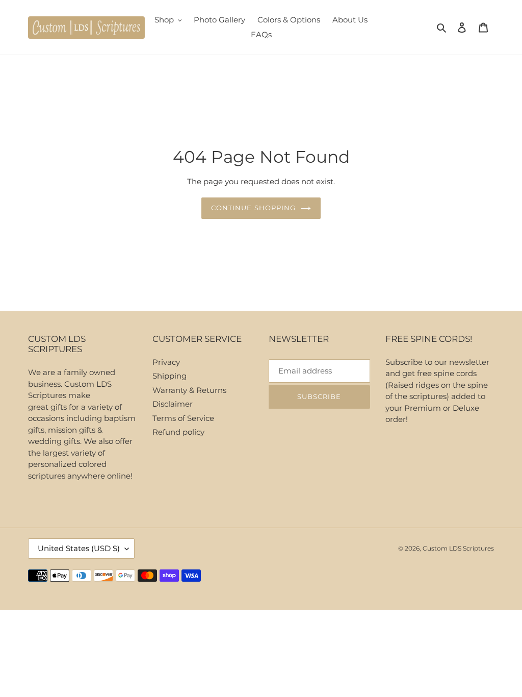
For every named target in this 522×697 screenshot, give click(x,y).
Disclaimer (172, 404)
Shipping (169, 376)
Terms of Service (183, 418)
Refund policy (178, 432)
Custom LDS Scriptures (458, 548)
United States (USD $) (79, 548)
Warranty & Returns (189, 390)
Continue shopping (253, 208)
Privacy (166, 362)
